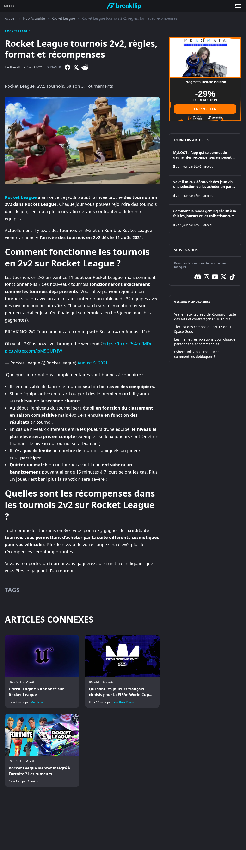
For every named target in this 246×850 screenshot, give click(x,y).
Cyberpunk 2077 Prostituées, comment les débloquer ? (197, 354)
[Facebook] (67, 67)
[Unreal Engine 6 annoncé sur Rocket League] (42, 671)
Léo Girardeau (203, 166)
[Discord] (198, 277)
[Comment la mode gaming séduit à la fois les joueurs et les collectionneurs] (205, 219)
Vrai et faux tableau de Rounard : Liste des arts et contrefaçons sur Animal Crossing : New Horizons (205, 317)
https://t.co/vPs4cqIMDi (127, 344)
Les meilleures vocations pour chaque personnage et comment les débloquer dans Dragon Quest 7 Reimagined (204, 342)
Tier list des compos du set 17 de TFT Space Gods (204, 329)
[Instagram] (206, 277)
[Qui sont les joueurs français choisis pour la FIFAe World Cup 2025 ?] (122, 671)
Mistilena (37, 702)
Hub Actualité (34, 18)
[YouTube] (215, 277)
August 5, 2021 (92, 363)
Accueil (10, 18)
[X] (76, 67)
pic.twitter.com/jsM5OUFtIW (33, 351)
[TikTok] (232, 277)
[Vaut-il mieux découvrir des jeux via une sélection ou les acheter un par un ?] (205, 190)
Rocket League (63, 18)
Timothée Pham (123, 702)
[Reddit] (85, 67)
